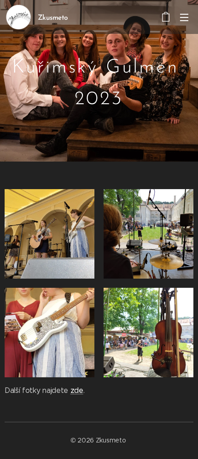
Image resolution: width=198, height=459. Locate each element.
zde (76, 390)
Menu (184, 17)
